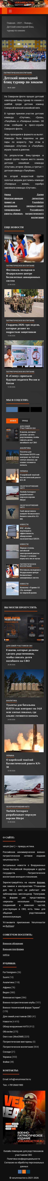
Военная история (12, 997)
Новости (24, 524)
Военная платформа (13, 949)
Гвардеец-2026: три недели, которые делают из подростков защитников (23, 328)
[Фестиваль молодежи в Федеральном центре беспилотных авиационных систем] (24, 248)
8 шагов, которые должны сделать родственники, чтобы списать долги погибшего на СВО (29, 437)
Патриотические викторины (17, 1041)
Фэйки (6, 1062)
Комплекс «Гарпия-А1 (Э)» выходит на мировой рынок (30, 590)
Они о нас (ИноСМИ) (13, 1036)
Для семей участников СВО (28, 427)
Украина (24, 471)
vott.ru (6, 955)
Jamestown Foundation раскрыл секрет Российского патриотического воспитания (34, 206)
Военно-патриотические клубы (19, 1002)
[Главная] (4, 11)
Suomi (6, 977)
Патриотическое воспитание (18, 73)
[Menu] (10, 11)
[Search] (44, 11)
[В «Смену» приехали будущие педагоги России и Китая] (24, 354)
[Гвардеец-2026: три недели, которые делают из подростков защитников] (24, 303)
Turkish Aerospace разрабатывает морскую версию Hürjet (21, 814)
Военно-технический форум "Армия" (21, 1007)
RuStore (10, 926)
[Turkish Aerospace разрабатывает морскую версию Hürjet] (12, 493)
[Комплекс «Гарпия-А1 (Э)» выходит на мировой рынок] (12, 588)
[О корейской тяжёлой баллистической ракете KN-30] (12, 476)
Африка (7, 987)
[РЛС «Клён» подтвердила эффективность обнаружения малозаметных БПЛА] (12, 532)
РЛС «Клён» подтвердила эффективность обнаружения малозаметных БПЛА (29, 533)
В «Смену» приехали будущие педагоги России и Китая (23, 379)
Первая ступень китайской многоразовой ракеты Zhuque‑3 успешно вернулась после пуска (30, 553)
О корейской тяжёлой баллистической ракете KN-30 (30, 477)
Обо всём (8, 1031)
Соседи (7, 1051)
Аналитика (25, 448)
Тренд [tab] (25, 421)
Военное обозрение (13, 943)
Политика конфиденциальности (23, 1158)
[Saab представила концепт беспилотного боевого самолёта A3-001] (12, 512)
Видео (6, 992)
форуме (41, 882)
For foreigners (10, 972)
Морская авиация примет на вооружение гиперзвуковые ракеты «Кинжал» (13, 204)
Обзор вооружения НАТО (29, 487)
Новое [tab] (13, 421)
